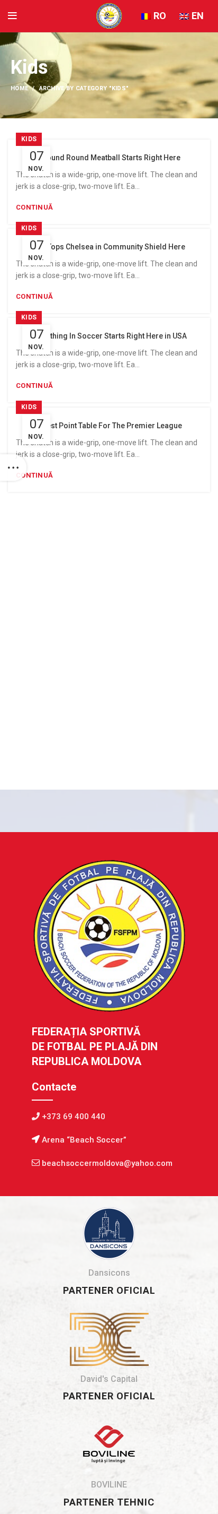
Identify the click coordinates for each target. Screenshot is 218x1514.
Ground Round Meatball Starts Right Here (109, 157)
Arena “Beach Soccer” (83, 1140)
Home (19, 88)
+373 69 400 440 (72, 1116)
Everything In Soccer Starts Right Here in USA (109, 336)
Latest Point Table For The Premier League (109, 425)
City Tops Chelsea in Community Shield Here (109, 247)
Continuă (34, 207)
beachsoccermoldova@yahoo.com (107, 1163)
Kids (29, 139)
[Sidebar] (13, 467)
